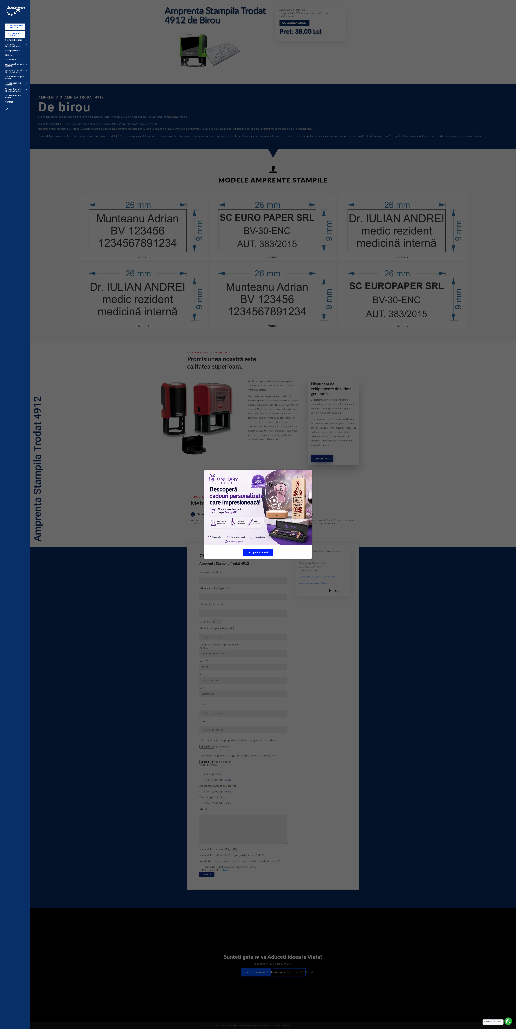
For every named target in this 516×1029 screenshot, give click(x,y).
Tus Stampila (11, 60)
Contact (9, 102)
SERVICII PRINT (14, 34)
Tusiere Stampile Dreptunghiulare (13, 90)
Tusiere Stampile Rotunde (13, 84)
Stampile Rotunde (13, 40)
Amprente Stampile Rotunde (14, 65)
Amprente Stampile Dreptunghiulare (14, 71)
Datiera (8, 55)
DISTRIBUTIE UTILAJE (16, 27)
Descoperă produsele (258, 552)
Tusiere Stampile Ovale (13, 97)
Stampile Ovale (12, 51)
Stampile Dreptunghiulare (13, 45)
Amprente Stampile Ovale (14, 78)
